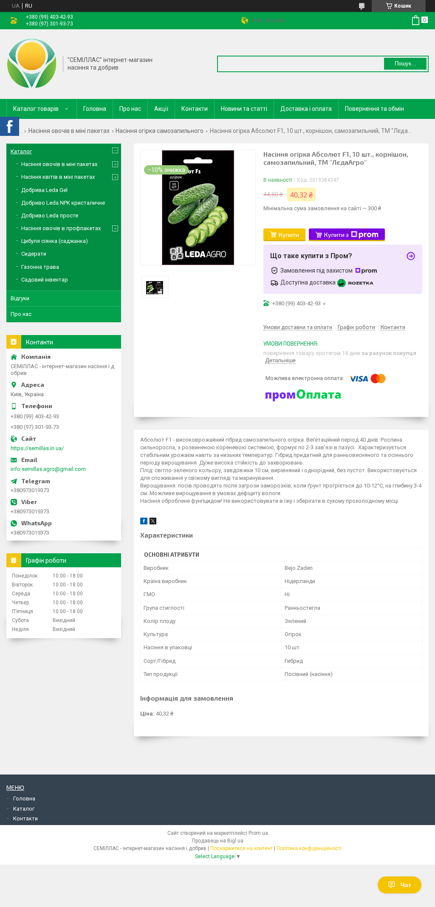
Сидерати (33, 254)
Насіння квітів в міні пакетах (58, 177)
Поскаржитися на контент (241, 848)
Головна (94, 108)
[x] (153, 522)
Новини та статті (244, 108)
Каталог (21, 151)
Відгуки (20, 298)
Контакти (194, 108)
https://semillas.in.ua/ (37, 448)
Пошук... (405, 63)
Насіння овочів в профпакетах (61, 228)
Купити (289, 234)
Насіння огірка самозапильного (159, 130)
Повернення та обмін (374, 108)
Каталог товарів (36, 108)
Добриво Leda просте (49, 215)
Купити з (336, 234)
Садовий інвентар (44, 279)
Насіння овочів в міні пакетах (69, 130)
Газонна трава (40, 267)
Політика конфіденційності (309, 848)
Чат (406, 885)
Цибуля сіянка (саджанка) (54, 241)
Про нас (130, 108)
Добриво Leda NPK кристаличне (63, 203)
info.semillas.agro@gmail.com (48, 469)
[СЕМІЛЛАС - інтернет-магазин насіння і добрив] (31, 63)
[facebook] (143, 522)
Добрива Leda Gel (44, 190)
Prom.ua (258, 833)
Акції (161, 108)
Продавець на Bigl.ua (217, 841)
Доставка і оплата (306, 108)
